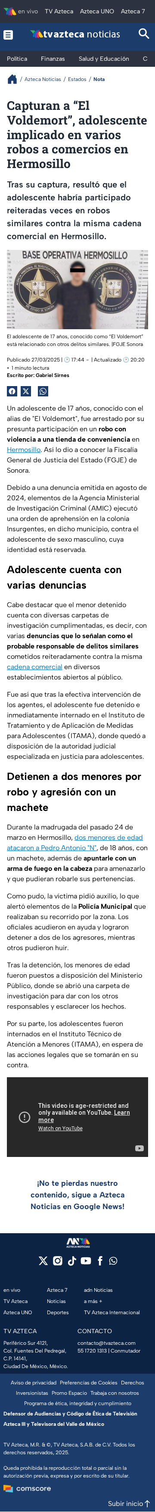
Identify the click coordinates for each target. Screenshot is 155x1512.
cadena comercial (34, 667)
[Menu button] (8, 34)
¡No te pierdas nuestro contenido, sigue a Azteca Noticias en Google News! (78, 1194)
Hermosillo (23, 450)
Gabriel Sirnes (52, 375)
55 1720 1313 (92, 1351)
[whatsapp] (113, 1263)
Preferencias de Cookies (89, 1383)
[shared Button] (43, 391)
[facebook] (100, 1263)
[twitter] (43, 1263)
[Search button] (144, 34)
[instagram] (57, 1263)
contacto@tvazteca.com (107, 1343)
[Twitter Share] (26, 391)
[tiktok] (71, 1263)
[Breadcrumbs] (16, 79)
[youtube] (86, 1263)
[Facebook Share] (12, 391)
